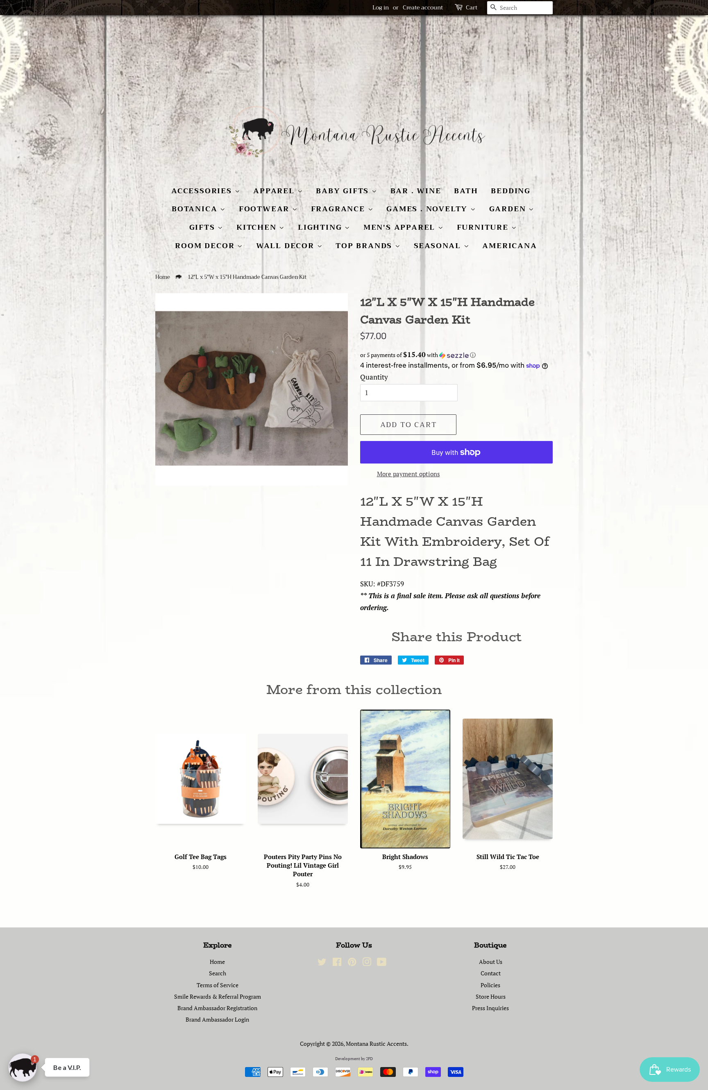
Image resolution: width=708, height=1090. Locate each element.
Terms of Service (217, 985)
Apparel (275, 190)
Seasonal (439, 245)
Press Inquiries (490, 1008)
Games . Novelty (428, 208)
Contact (491, 973)
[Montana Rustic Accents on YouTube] (381, 963)
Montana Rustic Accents (376, 1043)
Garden (509, 208)
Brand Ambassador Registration (217, 1008)
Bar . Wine (415, 190)
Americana (509, 245)
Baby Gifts (344, 190)
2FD (369, 1058)
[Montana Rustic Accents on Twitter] (322, 963)
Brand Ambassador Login (217, 1019)
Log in (380, 7)
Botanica (196, 208)
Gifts (203, 227)
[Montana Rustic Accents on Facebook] (337, 963)
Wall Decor (286, 245)
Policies (490, 985)
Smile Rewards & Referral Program (217, 996)
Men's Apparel (400, 227)
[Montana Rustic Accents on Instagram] (366, 963)
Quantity (374, 377)
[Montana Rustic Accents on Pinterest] (351, 963)
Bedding (511, 190)
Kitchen (257, 227)
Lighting (321, 227)
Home (162, 277)
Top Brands (365, 245)
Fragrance (339, 208)
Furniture (484, 227)
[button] (456, 355)
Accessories (203, 190)
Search (217, 973)
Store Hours (491, 996)
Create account (423, 7)
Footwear (265, 208)
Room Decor (206, 245)
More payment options (408, 474)
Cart (471, 7)
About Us (490, 962)
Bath (466, 190)
